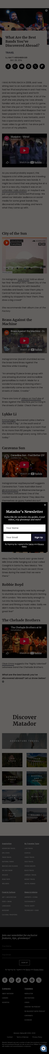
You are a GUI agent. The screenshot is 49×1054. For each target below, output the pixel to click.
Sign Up (39, 537)
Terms (31, 544)
